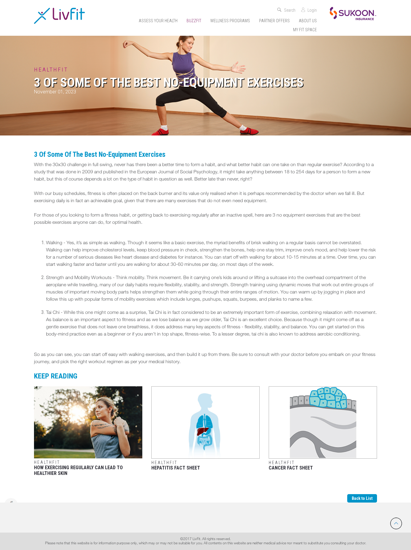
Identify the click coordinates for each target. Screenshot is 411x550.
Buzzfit (194, 20)
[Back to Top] (396, 523)
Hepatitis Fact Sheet (175, 465)
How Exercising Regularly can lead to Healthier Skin (78, 468)
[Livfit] (59, 16)
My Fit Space (305, 29)
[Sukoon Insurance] (353, 13)
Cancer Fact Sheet (291, 465)
